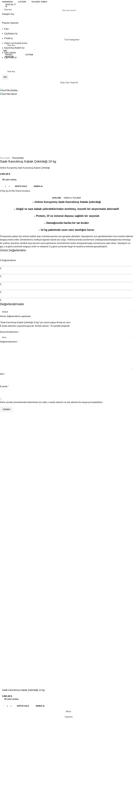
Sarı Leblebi (10, 52)
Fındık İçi (8, 38)
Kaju (6, 29)
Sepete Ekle (21, 186)
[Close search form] (3, 3)
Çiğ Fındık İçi (10, 57)
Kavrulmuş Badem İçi (14, 48)
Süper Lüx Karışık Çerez (15, 43)
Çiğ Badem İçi (11, 33)
